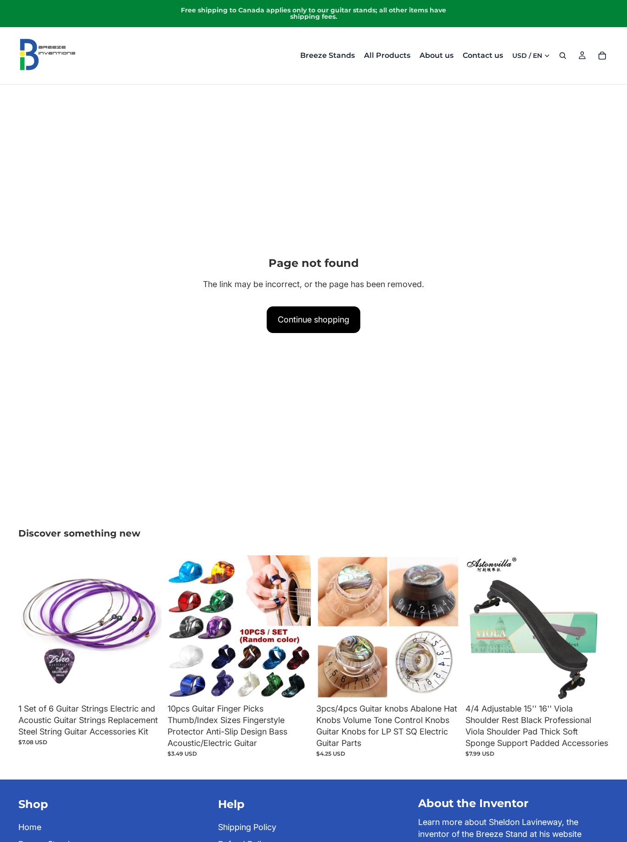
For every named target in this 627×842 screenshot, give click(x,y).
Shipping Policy (247, 826)
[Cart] (602, 55)
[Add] (148, 685)
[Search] (563, 55)
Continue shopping (313, 319)
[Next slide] (148, 627)
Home (29, 826)
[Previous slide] (32, 627)
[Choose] (445, 685)
